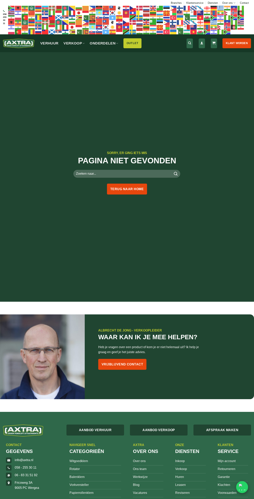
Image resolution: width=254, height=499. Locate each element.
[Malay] (180, 12)
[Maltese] (193, 12)
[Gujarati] (227, 8)
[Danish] (139, 8)
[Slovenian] (106, 17)
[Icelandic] (45, 12)
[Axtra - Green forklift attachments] (18, 43)
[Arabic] (31, 8)
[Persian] (11, 17)
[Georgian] (207, 8)
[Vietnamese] (200, 17)
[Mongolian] (214, 12)
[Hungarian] (38, 12)
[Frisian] (193, 8)
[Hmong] (31, 12)
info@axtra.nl (24, 460)
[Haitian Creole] (234, 8)
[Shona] (79, 17)
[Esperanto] (160, 8)
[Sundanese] (126, 17)
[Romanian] (38, 17)
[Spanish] (119, 17)
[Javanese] (85, 12)
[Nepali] (227, 12)
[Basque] (52, 8)
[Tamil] (153, 17)
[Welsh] (207, 17)
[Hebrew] (18, 12)
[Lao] (133, 12)
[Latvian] (146, 12)
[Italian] (72, 12)
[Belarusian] (58, 8)
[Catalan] (85, 8)
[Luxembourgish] (160, 12)
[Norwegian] (234, 12)
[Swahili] (133, 17)
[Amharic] (25, 8)
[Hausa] (241, 8)
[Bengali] (65, 8)
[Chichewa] (99, 8)
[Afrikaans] (11, 8)
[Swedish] (139, 17)
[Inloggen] (202, 43)
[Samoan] (52, 17)
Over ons (227, 2)
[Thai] (166, 17)
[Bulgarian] (79, 8)
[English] (153, 8)
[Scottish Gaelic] (58, 17)
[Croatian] (126, 8)
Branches (176, 2)
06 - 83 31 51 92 (26, 475)
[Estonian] (166, 8)
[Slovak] (99, 17)
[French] (187, 8)
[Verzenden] (176, 173)
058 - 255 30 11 (26, 467)
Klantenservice (194, 2)
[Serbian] (65, 17)
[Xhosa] (214, 17)
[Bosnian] (72, 8)
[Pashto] (241, 12)
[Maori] (200, 12)
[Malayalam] (187, 12)
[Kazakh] (99, 12)
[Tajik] (146, 17)
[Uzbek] (193, 17)
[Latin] (139, 12)
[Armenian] (38, 8)
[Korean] (112, 12)
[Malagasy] (173, 12)
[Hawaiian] (11, 12)
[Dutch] (146, 8)
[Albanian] (18, 8)
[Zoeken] (190, 43)
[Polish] (18, 17)
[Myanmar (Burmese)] (220, 12)
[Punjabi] (31, 17)
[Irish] (65, 12)
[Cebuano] (92, 8)
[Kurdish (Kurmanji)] (119, 12)
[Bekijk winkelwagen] (214, 43)
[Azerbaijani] (45, 8)
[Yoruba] (227, 17)
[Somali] (112, 17)
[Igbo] (52, 12)
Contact (244, 2)
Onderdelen (102, 43)
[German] (214, 8)
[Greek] (220, 8)
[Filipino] (173, 8)
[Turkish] (173, 17)
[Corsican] (119, 8)
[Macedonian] (166, 12)
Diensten (213, 2)
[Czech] (133, 8)
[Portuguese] (25, 17)
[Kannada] (92, 12)
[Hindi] (25, 12)
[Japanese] (79, 12)
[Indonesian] (58, 12)
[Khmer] (106, 12)
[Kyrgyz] (126, 12)
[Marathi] (207, 12)
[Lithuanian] (153, 12)
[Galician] (200, 8)
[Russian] (45, 17)
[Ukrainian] (180, 17)
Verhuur (49, 43)
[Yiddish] (220, 17)
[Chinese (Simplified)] (106, 8)
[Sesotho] (72, 17)
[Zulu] (234, 17)
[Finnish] (180, 8)
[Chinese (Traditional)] (112, 8)
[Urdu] (187, 17)
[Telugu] (160, 17)
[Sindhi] (85, 17)
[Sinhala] (92, 17)
